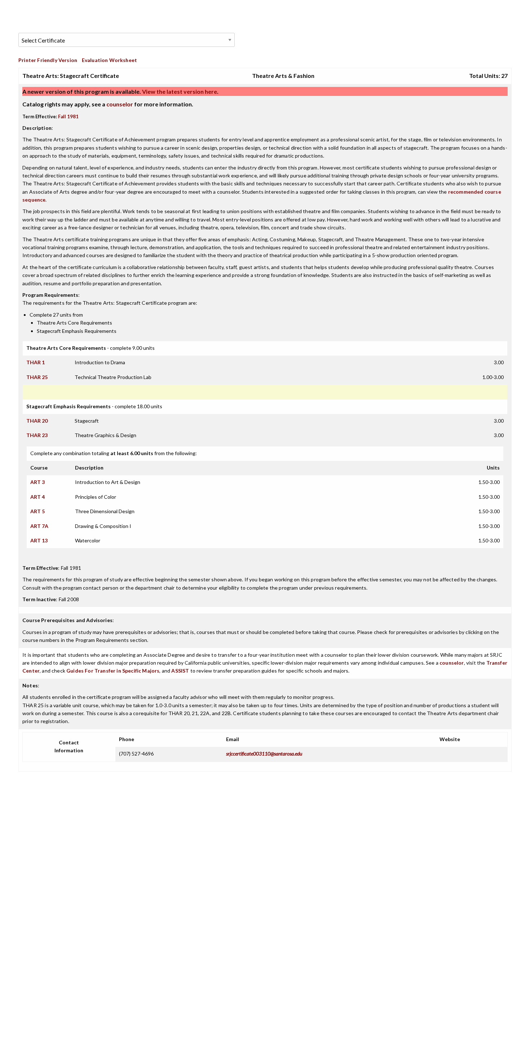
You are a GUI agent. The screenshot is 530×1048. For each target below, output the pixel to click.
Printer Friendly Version (47, 60)
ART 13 (39, 540)
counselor (119, 104)
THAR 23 (37, 435)
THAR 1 (35, 362)
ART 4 (37, 497)
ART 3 (37, 482)
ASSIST (180, 671)
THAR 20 (37, 421)
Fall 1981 (68, 116)
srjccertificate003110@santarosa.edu (264, 753)
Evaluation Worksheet (109, 60)
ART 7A (39, 526)
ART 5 (37, 511)
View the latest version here (179, 91)
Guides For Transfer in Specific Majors (112, 671)
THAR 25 (37, 377)
